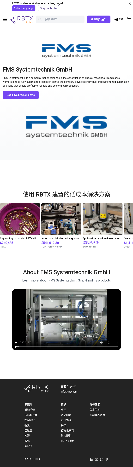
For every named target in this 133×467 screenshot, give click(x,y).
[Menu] (5, 19)
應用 (63, 409)
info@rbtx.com (69, 391)
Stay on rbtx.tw (48, 8)
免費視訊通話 (99, 19)
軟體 (27, 435)
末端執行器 (30, 414)
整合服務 (66, 435)
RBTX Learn (67, 440)
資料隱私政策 (97, 414)
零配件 (28, 446)
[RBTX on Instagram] (101, 459)
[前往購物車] (129, 19)
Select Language (23, 8)
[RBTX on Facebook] (107, 459)
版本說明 (95, 409)
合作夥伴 (66, 420)
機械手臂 (29, 409)
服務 (27, 440)
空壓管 (28, 430)
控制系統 (29, 420)
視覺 (27, 425)
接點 (63, 425)
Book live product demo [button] (21, 94)
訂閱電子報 (67, 430)
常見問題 (66, 414)
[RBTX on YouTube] (96, 459)
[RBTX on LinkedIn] (91, 459)
